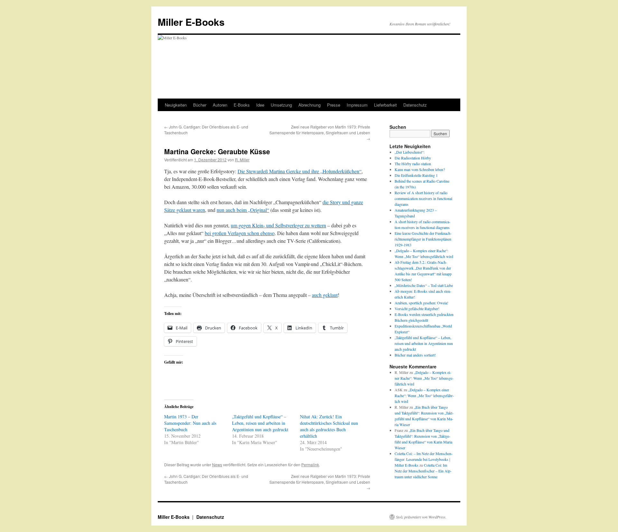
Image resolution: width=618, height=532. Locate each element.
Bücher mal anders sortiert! (415, 354)
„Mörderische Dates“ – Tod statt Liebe (424, 285)
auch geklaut (325, 294)
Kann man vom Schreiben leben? (420, 169)
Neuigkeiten (176, 105)
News (217, 464)
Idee (260, 105)
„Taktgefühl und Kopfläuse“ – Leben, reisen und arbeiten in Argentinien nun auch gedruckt (260, 422)
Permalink (310, 464)
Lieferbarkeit (385, 105)
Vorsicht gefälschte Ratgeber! (417, 308)
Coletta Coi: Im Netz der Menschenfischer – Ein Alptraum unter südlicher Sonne (423, 470)
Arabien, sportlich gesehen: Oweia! (421, 302)
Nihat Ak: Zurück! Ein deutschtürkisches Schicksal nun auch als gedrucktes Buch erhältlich (329, 426)
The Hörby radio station (413, 163)
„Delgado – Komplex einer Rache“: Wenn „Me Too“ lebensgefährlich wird (424, 378)
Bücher (199, 105)
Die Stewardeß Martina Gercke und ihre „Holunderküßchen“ (299, 171)
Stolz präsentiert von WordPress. (421, 516)
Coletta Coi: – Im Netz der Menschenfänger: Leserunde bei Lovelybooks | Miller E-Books (424, 459)
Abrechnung (309, 105)
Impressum (357, 105)
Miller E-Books (191, 22)
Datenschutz (415, 105)
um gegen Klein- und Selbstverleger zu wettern (278, 225)
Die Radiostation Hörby (413, 157)
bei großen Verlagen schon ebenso (240, 233)
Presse (333, 105)
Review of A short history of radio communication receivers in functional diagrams (423, 198)
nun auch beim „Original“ (243, 209)
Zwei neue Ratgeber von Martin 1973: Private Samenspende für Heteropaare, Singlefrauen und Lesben (319, 132)
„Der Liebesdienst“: (410, 152)
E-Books (242, 105)
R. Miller (242, 159)
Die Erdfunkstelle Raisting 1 (416, 175)
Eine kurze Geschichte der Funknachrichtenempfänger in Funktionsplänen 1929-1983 (423, 239)
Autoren (220, 105)
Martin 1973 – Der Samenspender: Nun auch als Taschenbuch (190, 422)
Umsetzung (281, 105)
